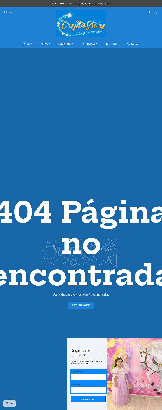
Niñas (27, 43)
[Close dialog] (159, 340)
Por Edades (89, 43)
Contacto (132, 43)
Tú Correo (76, 384)
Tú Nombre (76, 371)
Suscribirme (88, 399)
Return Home (81, 305)
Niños (45, 43)
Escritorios (112, 43)
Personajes (65, 43)
